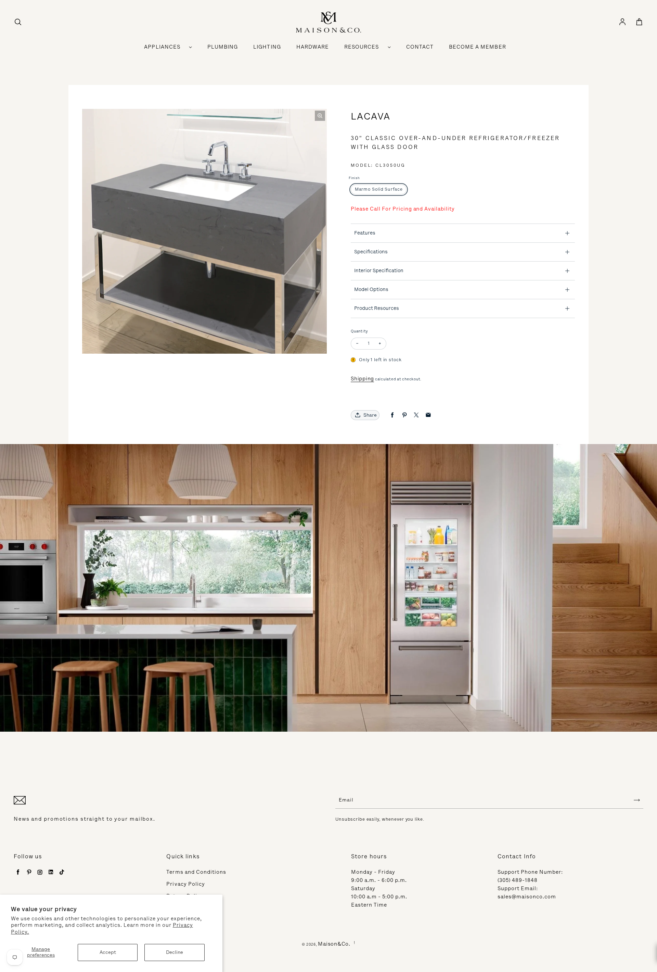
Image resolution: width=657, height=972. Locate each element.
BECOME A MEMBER (477, 47)
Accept (108, 952)
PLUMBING (222, 47)
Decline (174, 952)
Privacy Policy (185, 884)
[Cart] (639, 22)
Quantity (359, 331)
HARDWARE (312, 47)
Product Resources (376, 308)
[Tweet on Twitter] (416, 415)
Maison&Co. (334, 944)
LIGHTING (267, 47)
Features (364, 233)
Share (370, 415)
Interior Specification (378, 270)
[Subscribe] (637, 800)
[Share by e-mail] (428, 415)
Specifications (371, 252)
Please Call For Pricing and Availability (403, 209)
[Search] (18, 22)
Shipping (362, 379)
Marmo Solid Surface (379, 189)
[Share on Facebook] (392, 415)
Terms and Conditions (196, 872)
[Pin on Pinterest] (404, 415)
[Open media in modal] (320, 116)
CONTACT (420, 47)
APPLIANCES (162, 47)
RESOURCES (361, 47)
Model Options (371, 289)
